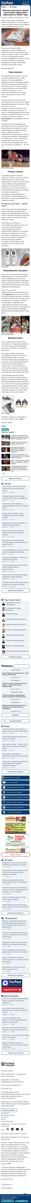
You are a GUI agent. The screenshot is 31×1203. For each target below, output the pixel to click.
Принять (21, 1201)
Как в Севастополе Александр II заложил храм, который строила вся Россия (15, 1010)
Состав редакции (7, 1121)
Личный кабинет (16, 721)
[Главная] (7, 3)
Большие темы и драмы (14, 802)
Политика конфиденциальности (9, 1198)
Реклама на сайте (7, 1071)
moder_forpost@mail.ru (13, 1085)
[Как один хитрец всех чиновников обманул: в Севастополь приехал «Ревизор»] (5, 449)
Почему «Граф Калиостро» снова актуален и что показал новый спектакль (20, 456)
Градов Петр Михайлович (15, 646)
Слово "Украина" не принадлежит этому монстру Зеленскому (15, 673)
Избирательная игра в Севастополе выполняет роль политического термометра (14, 707)
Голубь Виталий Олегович (15, 635)
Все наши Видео (12, 782)
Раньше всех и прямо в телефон (17, 797)
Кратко (3, 1119)
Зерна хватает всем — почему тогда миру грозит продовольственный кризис (15, 746)
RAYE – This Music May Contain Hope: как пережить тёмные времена (20, 462)
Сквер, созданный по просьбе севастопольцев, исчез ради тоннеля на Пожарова (15, 960)
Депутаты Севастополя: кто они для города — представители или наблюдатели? (14, 685)
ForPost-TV (4, 1117)
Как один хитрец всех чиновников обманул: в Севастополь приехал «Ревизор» (18, 449)
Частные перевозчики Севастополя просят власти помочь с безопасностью (14, 567)
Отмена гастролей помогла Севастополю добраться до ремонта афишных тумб (19, 437)
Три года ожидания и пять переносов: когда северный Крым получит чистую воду (14, 1020)
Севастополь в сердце (14, 792)
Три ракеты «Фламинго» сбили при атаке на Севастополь (14, 558)
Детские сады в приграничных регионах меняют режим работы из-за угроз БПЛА (15, 542)
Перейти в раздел (15, 657)
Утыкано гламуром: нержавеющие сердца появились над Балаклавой (13, 695)
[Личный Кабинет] (23, 2)
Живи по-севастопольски (15, 807)
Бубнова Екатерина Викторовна (17, 651)
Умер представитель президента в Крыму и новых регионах (14, 524)
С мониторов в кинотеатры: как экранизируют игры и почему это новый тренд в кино (19, 468)
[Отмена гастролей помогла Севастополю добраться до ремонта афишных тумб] (5, 437)
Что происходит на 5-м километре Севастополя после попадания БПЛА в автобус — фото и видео (15, 890)
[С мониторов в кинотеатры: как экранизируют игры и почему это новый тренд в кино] (5, 468)
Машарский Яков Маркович (15, 619)
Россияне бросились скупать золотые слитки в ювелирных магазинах (15, 551)
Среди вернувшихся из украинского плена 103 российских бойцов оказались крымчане (15, 872)
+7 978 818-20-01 (6, 1184)
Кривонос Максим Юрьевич (16, 624)
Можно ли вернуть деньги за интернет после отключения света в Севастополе (15, 1045)
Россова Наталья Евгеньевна (16, 630)
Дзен (21, 419)
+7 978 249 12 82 (6, 1089)
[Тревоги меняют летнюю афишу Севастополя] (5, 443)
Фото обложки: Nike (7, 68)
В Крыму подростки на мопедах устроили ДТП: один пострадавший (14, 497)
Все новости (5, 1113)
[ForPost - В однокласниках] (22, 1130)
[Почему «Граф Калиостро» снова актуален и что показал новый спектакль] (5, 456)
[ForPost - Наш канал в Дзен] (25, 1130)
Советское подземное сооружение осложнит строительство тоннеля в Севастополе (15, 935)
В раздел (15, 715)
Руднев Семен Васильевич (15, 640)
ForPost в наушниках (14, 812)
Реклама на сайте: (7, 1179)
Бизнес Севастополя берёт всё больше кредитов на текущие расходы (13, 533)
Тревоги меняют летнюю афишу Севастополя (18, 443)
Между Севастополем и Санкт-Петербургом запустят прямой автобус (13, 515)
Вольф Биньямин (12, 614)
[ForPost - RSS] (7, 1130)
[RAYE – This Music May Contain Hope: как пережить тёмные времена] (5, 462)
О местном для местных (14, 787)
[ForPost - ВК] (12, 1130)
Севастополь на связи (12, 777)
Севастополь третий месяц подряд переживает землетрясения (14, 576)
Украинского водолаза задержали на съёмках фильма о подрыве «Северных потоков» (15, 763)
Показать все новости (15, 590)
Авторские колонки (8, 1115)
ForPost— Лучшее (20, 1134)
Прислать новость (15, 478)
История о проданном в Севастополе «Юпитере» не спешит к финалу (15, 583)
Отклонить (7, 1201)
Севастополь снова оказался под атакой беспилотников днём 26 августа (13, 488)
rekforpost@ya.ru (7, 1188)
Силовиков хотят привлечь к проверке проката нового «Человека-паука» (15, 506)
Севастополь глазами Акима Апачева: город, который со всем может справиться (15, 1001)
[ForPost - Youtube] (17, 1130)
